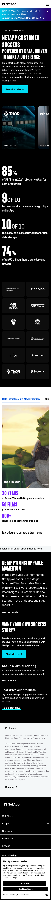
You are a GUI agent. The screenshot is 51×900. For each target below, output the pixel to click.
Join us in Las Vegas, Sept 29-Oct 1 (21, 17)
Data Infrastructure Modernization (21, 399)
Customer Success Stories (13, 30)
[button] (47, 4)
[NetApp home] (11, 4)
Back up (9, 787)
